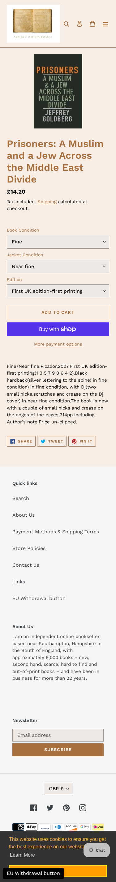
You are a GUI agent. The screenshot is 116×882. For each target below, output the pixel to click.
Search (20, 498)
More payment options (58, 344)
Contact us (25, 565)
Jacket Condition (25, 254)
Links (18, 582)
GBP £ (56, 789)
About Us (23, 515)
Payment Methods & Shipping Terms (55, 532)
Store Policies (28, 548)
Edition (14, 279)
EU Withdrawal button (39, 598)
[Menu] (105, 23)
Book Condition (23, 230)
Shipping (47, 201)
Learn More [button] (22, 855)
